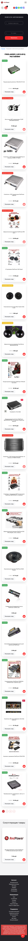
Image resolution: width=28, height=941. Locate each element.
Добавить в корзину (24, 91)
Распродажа (14, 891)
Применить (14, 38)
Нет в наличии (24, 129)
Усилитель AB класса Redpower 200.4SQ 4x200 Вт (14, 719)
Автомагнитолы (14, 882)
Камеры (14, 887)
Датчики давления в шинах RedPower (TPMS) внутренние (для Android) (14, 850)
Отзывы (14, 900)
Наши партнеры (14, 903)
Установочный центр (14, 911)
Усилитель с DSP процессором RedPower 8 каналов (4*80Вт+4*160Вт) (14, 157)
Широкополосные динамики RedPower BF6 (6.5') (14, 232)
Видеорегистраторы (14, 884)
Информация (14, 894)
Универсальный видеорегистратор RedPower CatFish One (14, 607)
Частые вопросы (14, 914)
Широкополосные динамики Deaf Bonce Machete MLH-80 (14, 345)
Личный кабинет (14, 920)
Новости (14, 902)
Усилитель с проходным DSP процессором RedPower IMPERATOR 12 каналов (14, 494)
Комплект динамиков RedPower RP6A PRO (14, 756)
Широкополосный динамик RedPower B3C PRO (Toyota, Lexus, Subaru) (14, 532)
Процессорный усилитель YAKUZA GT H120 (14, 82)
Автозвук (14, 885)
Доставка (14, 918)
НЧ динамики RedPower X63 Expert (14, 269)
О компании (14, 898)
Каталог (14, 880)
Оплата (14, 916)
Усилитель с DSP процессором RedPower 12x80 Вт (14, 195)
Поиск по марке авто (14, 905)
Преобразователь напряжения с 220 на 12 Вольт (14, 794)
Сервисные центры (14, 913)
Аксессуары (14, 889)
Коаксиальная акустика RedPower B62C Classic (14, 569)
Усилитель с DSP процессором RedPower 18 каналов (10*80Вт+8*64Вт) (14, 457)
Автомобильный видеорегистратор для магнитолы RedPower (14, 644)
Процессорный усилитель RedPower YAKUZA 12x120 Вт (14, 382)
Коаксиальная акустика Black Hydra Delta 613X (14, 307)
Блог (14, 897)
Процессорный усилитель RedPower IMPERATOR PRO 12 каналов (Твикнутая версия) (14, 420)
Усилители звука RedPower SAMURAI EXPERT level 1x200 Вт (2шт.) (14, 682)
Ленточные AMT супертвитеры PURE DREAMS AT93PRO (14, 120)
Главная (3, 48)
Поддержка (14, 909)
